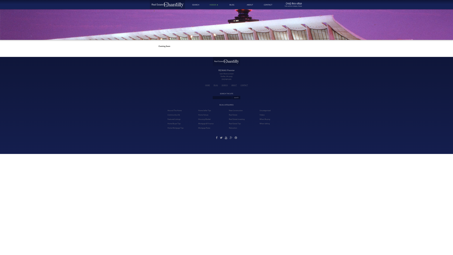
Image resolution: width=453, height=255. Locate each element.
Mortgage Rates (204, 127)
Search (195, 4)
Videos (213, 4)
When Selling (265, 123)
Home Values (203, 114)
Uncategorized (265, 110)
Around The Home (175, 110)
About (250, 4)
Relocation (233, 127)
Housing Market (204, 119)
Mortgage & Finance (206, 123)
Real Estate (233, 114)
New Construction (236, 110)
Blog (231, 4)
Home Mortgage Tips (176, 127)
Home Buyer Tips (174, 123)
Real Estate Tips (235, 123)
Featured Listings (174, 119)
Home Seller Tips (204, 110)
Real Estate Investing (237, 119)
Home (207, 85)
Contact (268, 4)
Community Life (174, 114)
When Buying (265, 119)
